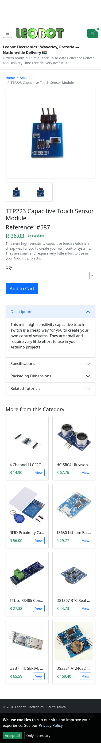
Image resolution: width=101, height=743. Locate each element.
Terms (31, 18)
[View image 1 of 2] (17, 192)
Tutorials (11, 3)
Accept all (12, 735)
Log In (78, 11)
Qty (9, 267)
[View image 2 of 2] (41, 192)
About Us (33, 3)
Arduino (26, 77)
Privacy (14, 18)
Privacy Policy (50, 725)
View (39, 472)
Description (21, 311)
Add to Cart (22, 288)
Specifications (23, 363)
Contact (11, 11)
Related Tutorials (25, 388)
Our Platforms (36, 11)
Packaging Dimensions (31, 376)
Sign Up (93, 11)
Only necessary (38, 735)
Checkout (58, 11)
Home (10, 77)
